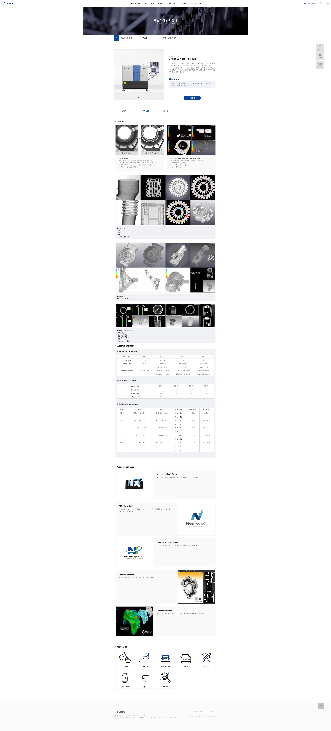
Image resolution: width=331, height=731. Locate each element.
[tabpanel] (139, 75)
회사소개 (198, 3)
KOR (305, 3)
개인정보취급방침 (198, 711)
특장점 (124, 111)
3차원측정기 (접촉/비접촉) (138, 3)
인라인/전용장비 (186, 3)
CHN (313, 3)
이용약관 (211, 711)
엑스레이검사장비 (156, 3)
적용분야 (165, 111)
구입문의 (192, 98)
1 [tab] (138, 97)
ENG (309, 3)
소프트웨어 (145, 111)
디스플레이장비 (171, 3)
